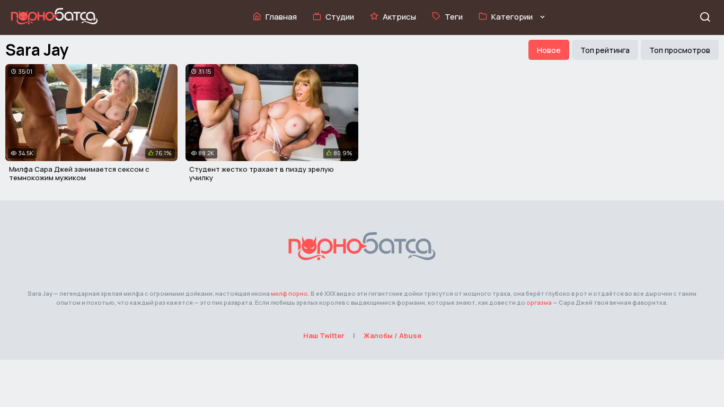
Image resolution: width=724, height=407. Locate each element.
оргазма (539, 302)
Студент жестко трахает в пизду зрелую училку (261, 173)
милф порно (289, 293)
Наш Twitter (324, 335)
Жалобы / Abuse (392, 335)
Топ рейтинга (605, 50)
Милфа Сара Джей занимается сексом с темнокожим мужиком (79, 173)
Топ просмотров (679, 50)
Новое (549, 50)
